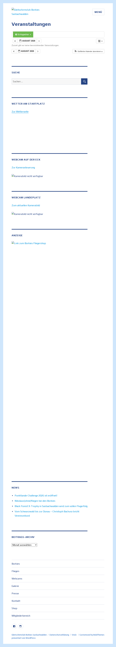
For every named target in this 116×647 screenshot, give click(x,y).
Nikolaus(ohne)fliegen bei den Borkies (35, 500)
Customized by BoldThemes (92, 635)
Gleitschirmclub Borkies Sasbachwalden (29, 635)
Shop (14, 608)
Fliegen (15, 571)
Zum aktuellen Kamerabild (26, 205)
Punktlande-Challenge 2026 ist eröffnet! (36, 495)
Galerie (15, 586)
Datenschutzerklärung (59, 635)
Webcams (17, 578)
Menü (98, 12)
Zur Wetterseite (20, 111)
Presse (15, 593)
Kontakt (16, 600)
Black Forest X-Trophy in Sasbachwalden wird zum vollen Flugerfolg (51, 506)
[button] (88, 51)
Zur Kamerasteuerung (23, 167)
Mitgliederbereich (21, 615)
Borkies (16, 563)
